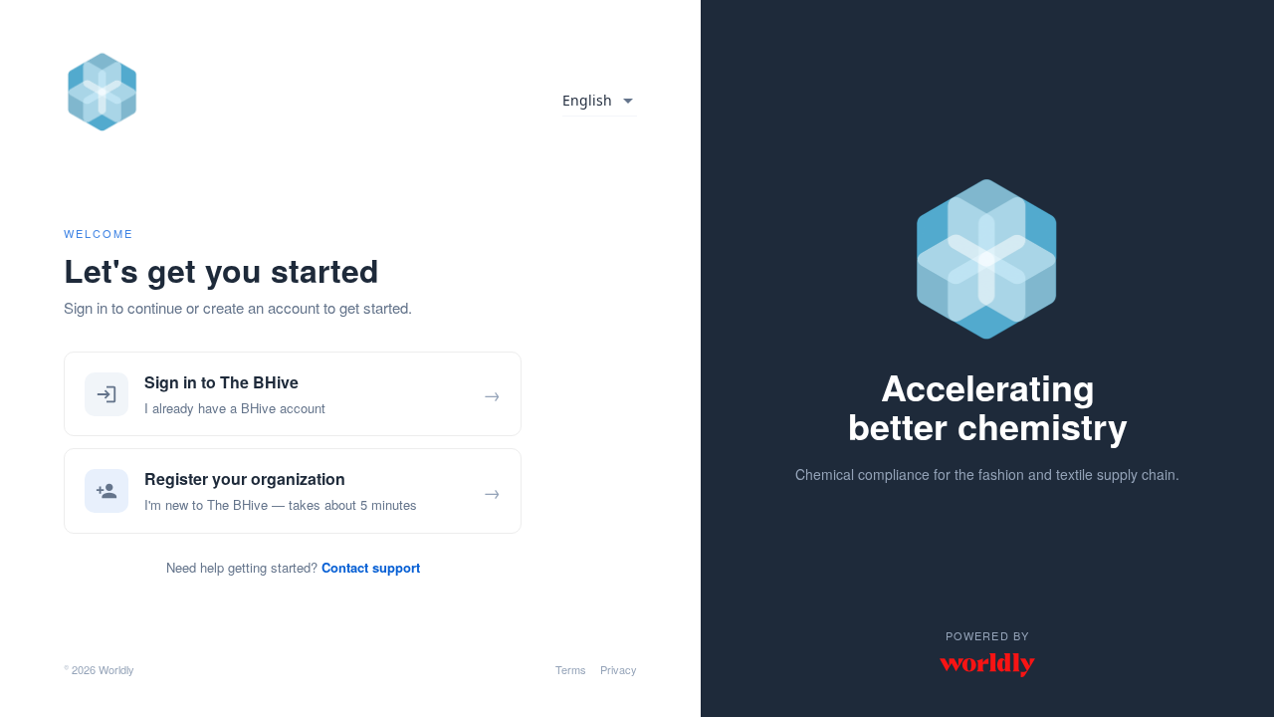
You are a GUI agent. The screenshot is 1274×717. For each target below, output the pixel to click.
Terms (570, 669)
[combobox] (599, 101)
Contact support (370, 567)
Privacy (618, 669)
